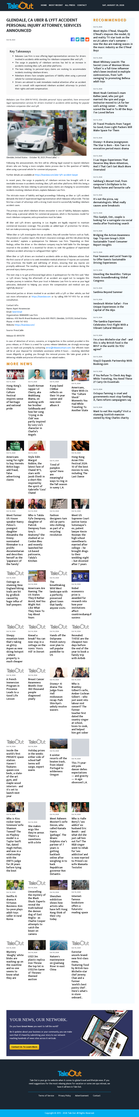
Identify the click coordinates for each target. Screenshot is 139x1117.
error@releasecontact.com (58, 348)
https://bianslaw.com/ (25, 325)
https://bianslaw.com (41, 297)
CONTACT (82, 5)
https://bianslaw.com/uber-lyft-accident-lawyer (56, 175)
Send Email (17, 312)
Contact (96, 1096)
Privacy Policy (64, 1096)
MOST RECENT (56, 5)
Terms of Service (46, 1096)
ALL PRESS (70, 5)
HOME (44, 5)
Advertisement (82, 1096)
